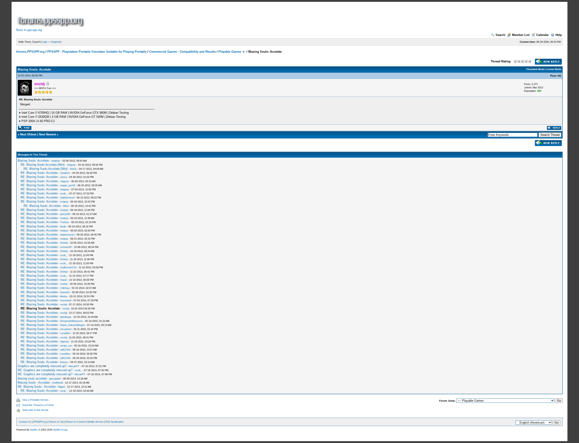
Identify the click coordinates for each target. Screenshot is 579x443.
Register (55, 41)
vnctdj (63, 304)
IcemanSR (66, 247)
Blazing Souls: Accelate (33, 160)
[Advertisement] (167, 17)
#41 (559, 75)
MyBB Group (60, 429)
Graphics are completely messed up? (42, 366)
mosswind (65, 300)
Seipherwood (67, 197)
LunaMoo (65, 333)
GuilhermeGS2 (68, 267)
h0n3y (73, 168)
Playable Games (229, 51)
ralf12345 (65, 349)
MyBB (33, 429)
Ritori (66, 206)
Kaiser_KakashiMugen (72, 325)
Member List (520, 35)
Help (558, 35)
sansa (63, 177)
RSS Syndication (114, 421)
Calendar (542, 35)
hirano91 (65, 292)
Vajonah (64, 341)
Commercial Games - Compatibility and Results (182, 51)
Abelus (63, 296)
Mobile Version (95, 421)
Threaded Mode (535, 69)
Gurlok (64, 284)
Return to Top (56, 421)
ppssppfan (55, 378)
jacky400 (65, 214)
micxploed (65, 329)
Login (44, 41)
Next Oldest (28, 134)
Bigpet (61, 386)
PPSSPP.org (40, 421)
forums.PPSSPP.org (30, 51)
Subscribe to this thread (35, 410)
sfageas (55, 160)
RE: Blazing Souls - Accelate (37, 386)
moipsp (64, 201)
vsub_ (63, 193)
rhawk (63, 279)
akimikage (65, 317)
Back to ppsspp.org (29, 30)
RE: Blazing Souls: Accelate (39, 172)
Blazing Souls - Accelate (34, 382)
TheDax (64, 222)
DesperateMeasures (71, 321)
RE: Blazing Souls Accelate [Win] (42, 164)
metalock (65, 173)
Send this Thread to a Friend (37, 405)
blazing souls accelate (32, 378)
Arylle (63, 226)
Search (500, 35)
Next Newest (47, 134)
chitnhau (64, 288)
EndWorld (57, 382)
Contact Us (25, 421)
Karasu (64, 362)
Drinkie (64, 242)
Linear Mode (554, 69)
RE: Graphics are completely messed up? (45, 370)
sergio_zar (66, 345)
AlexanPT (74, 366)
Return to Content (75, 421)
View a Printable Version (35, 399)
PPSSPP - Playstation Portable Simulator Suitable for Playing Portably (97, 51)
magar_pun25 (67, 185)
